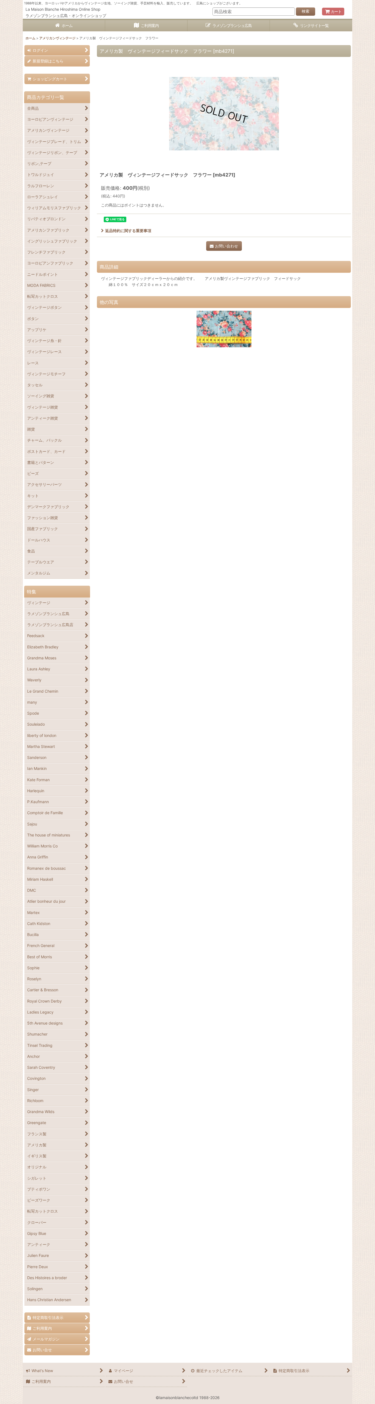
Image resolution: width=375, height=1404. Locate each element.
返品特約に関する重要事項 (128, 230)
